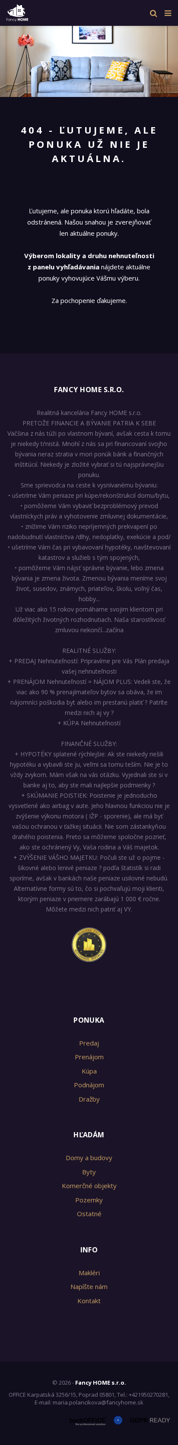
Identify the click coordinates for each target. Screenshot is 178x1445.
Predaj (89, 1043)
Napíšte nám (89, 1286)
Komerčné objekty (89, 1185)
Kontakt (89, 1300)
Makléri (89, 1272)
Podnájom (89, 1084)
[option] (89, 59)
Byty (89, 1171)
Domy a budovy (89, 1157)
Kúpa (89, 1071)
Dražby (89, 1099)
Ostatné (89, 1213)
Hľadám (89, 1134)
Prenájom (89, 1056)
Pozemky (89, 1199)
